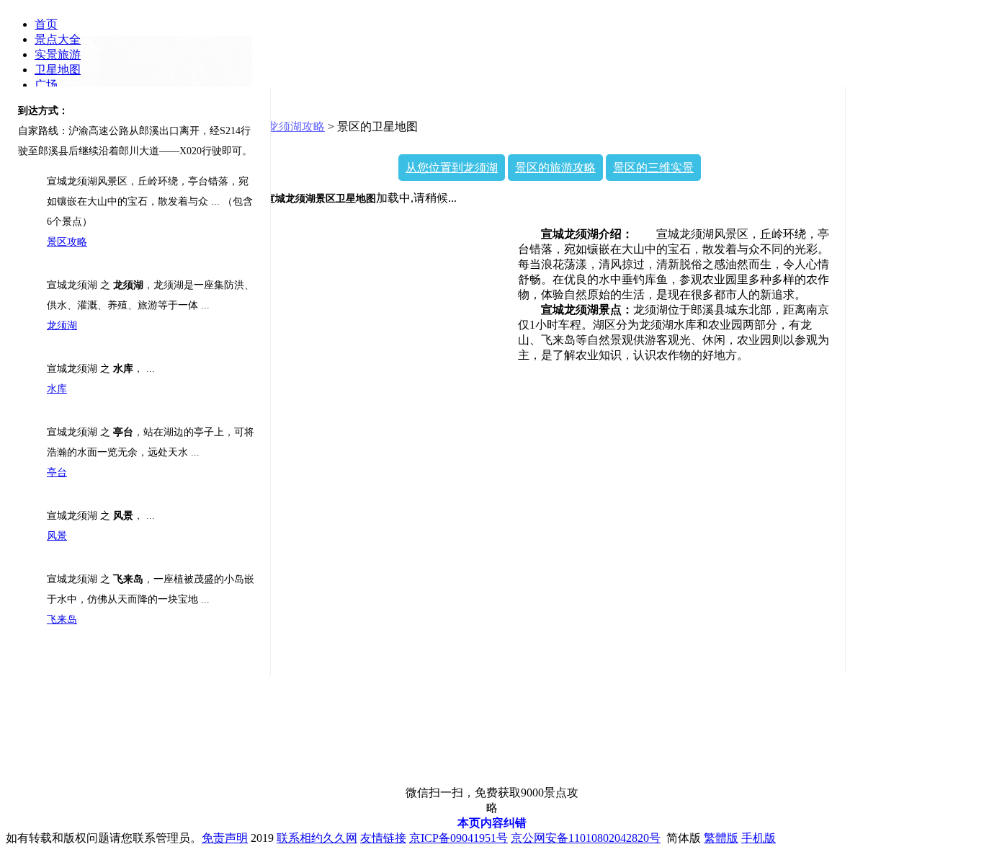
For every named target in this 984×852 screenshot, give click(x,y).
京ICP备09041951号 (458, 838)
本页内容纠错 (492, 823)
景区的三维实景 (653, 167)
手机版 (758, 838)
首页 (46, 24)
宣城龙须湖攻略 (284, 126)
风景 (57, 536)
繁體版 (721, 838)
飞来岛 (62, 619)
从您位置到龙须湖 (452, 167)
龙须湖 (62, 325)
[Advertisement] (914, 313)
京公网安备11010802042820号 (586, 838)
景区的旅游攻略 (555, 167)
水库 (57, 388)
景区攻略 (67, 241)
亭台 (57, 472)
